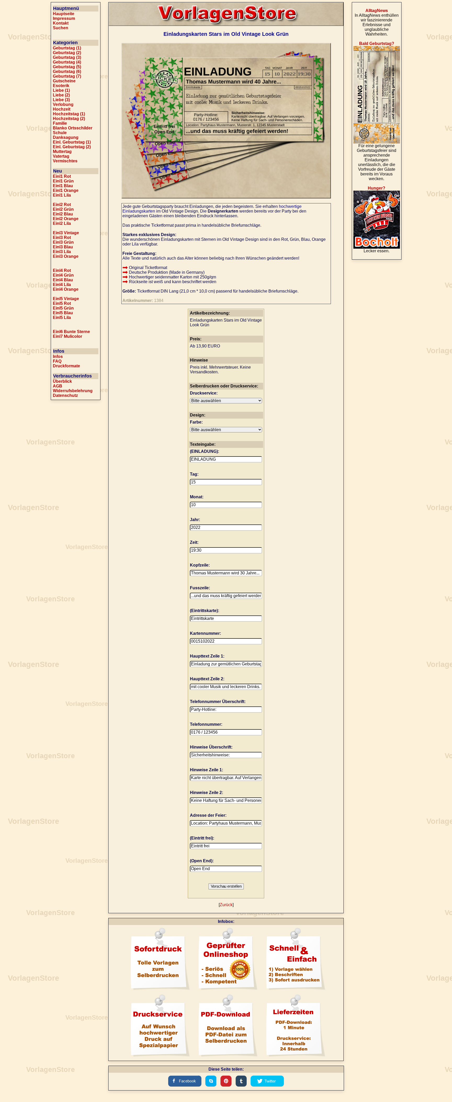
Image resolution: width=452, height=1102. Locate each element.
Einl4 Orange (65, 289)
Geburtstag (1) (67, 48)
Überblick (62, 381)
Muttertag (62, 151)
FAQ (57, 361)
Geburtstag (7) (67, 76)
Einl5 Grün (63, 308)
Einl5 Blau (63, 313)
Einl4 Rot (62, 270)
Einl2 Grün (63, 209)
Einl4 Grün (63, 275)
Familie (60, 123)
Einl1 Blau (63, 186)
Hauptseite (63, 14)
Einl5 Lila (62, 317)
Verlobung (63, 104)
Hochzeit (61, 109)
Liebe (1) (61, 90)
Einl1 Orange (65, 190)
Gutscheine (64, 81)
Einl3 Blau (63, 247)
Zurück (226, 905)
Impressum (64, 18)
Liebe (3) (61, 100)
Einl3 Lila (62, 251)
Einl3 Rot (62, 237)
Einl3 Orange (65, 256)
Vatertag (61, 156)
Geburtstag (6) (67, 71)
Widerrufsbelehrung (73, 391)
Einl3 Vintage (66, 233)
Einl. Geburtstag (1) (72, 142)
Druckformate (66, 366)
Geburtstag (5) (67, 67)
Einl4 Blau (63, 280)
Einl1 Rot (62, 176)
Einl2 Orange (65, 218)
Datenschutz (65, 395)
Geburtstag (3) (67, 57)
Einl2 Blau (63, 214)
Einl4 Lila (62, 284)
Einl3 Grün (63, 242)
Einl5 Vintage (66, 298)
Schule (60, 132)
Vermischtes (65, 161)
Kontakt (61, 23)
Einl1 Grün (63, 181)
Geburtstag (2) (67, 52)
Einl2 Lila (62, 223)
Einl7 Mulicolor (67, 336)
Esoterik (61, 85)
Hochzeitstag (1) (69, 114)
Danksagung (65, 137)
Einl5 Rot (62, 303)
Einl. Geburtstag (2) (72, 147)
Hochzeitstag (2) (69, 118)
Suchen (60, 28)
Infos (58, 356)
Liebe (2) (61, 95)
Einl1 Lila (62, 195)
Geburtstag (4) (67, 62)
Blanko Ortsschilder (72, 128)
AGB (57, 386)
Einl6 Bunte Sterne (71, 331)
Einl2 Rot (62, 204)
